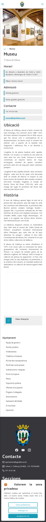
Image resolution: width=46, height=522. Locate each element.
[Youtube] (23, 450)
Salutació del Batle (14, 401)
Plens (8, 378)
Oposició (10, 410)
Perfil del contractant (15, 365)
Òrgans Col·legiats (14, 392)
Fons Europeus (12, 374)
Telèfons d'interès (14, 356)
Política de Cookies (16, 498)
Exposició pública (13, 383)
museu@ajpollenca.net (15, 118)
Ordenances (11, 351)
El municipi (10, 405)
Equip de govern (13, 342)
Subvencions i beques (15, 369)
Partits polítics (12, 347)
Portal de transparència (16, 360)
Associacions (11, 396)
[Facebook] (16, 450)
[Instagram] (29, 450)
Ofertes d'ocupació (14, 387)
